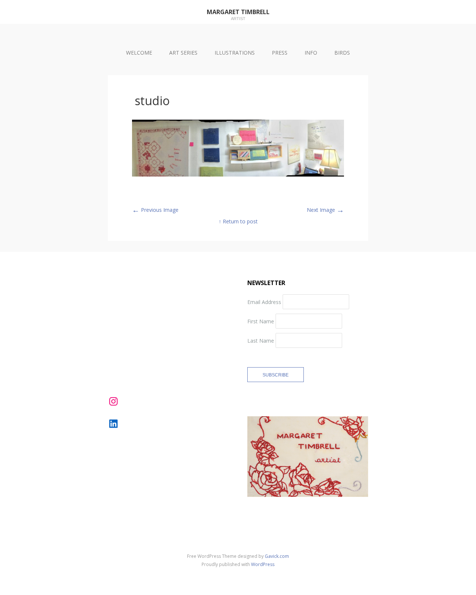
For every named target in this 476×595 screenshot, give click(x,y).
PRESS (279, 52)
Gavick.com (277, 556)
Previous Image (155, 209)
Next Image (325, 209)
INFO (311, 52)
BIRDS (342, 52)
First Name (260, 320)
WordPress (262, 564)
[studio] (238, 174)
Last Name (260, 340)
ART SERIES (183, 52)
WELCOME (139, 52)
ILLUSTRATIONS (235, 52)
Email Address (264, 301)
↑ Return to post (238, 221)
